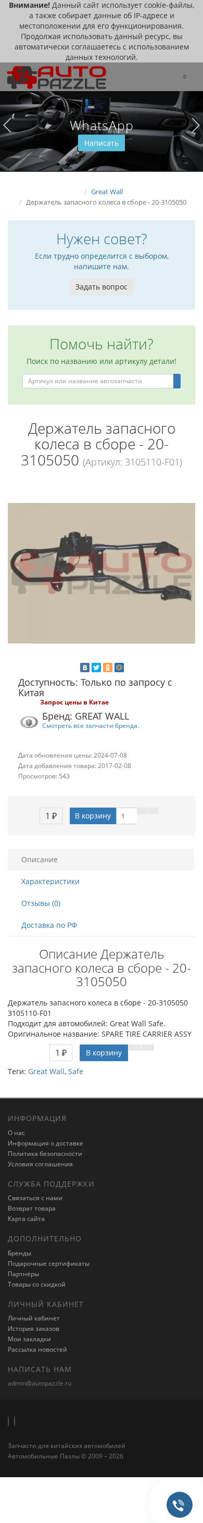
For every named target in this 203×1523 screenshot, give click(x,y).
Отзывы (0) (40, 903)
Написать (101, 143)
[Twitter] (96, 667)
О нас (16, 1132)
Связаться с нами (35, 1197)
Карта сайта (26, 1218)
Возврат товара (32, 1208)
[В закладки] (142, 811)
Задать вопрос (101, 287)
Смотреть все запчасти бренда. (90, 725)
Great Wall (46, 1071)
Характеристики (50, 881)
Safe (75, 1071)
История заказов (33, 1328)
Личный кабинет (34, 1318)
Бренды (19, 1253)
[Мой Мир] (119, 667)
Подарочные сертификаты (49, 1263)
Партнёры (23, 1273)
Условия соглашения (40, 1164)
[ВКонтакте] (85, 667)
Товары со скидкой (37, 1284)
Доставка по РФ (49, 925)
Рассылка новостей (37, 1349)
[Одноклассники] (107, 667)
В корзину (93, 816)
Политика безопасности (45, 1153)
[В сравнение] (153, 811)
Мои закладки (29, 1339)
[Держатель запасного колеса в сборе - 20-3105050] (101, 573)
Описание (39, 859)
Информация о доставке (45, 1143)
